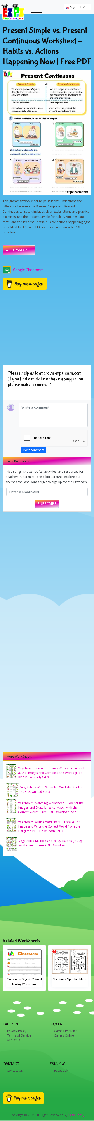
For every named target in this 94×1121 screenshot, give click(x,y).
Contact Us (15, 1070)
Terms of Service (19, 1035)
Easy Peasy (76, 1115)
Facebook (61, 1070)
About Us (13, 1040)
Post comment (33, 450)
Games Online (64, 1035)
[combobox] (77, 7)
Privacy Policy (16, 1031)
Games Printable (65, 1031)
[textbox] (77, 7)
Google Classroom (28, 269)
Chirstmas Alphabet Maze (24, 979)
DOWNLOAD (21, 250)
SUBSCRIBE (47, 503)
